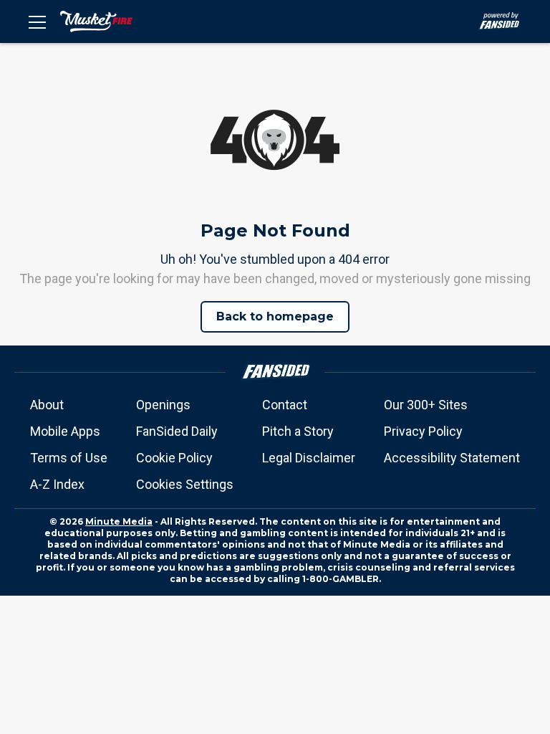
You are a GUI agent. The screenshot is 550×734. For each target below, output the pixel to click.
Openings (163, 404)
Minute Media (119, 521)
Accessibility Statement (452, 457)
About (47, 404)
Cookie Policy (174, 457)
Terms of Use (68, 457)
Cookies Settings (184, 484)
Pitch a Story (298, 431)
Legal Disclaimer (308, 457)
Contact (284, 404)
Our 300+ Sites (426, 404)
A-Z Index (57, 484)
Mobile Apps (65, 431)
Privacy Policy (423, 431)
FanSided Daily (177, 431)
